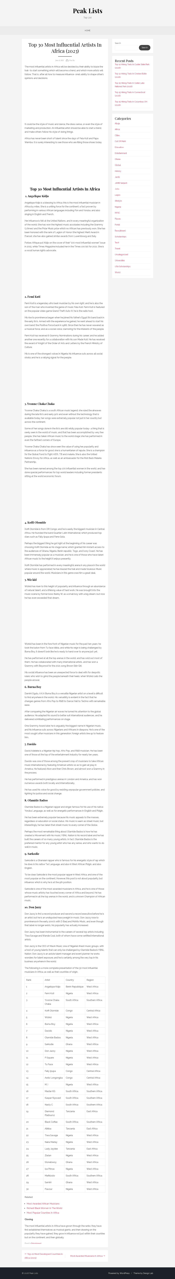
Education (119, 147)
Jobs (117, 189)
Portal (117, 225)
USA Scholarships (122, 266)
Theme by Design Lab (143, 1273)
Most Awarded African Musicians (43, 1203)
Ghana (117, 159)
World (117, 272)
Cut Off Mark (120, 141)
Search (118, 43)
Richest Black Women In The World (44, 1208)
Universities (120, 260)
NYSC (117, 213)
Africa (117, 129)
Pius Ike (72, 60)
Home (87, 30)
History (118, 171)
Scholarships (120, 237)
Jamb (117, 177)
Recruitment (120, 231)
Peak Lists (87, 10)
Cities (117, 135)
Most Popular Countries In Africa (43, 1212)
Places (118, 219)
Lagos (117, 195)
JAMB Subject (121, 183)
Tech (117, 243)
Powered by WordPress (119, 1273)
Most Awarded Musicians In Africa (86, 1256)
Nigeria (118, 207)
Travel (117, 248)
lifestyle (118, 201)
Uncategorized (121, 254)
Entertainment (36, 1243)
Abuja (117, 123)
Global (118, 165)
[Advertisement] (65, 100)
